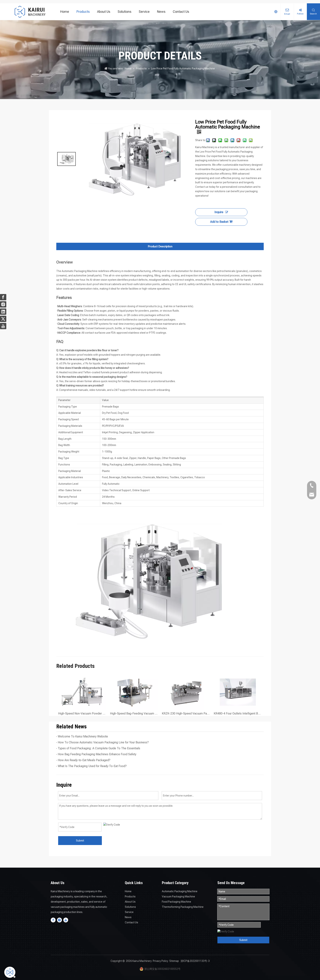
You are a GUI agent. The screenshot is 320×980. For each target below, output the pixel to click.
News (161, 12)
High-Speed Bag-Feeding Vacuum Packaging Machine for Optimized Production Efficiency (134, 713)
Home (64, 12)
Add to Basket (219, 221)
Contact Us (181, 12)
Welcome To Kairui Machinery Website (83, 736)
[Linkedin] (3, 311)
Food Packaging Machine (176, 901)
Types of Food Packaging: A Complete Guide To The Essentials (99, 748)
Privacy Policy (160, 960)
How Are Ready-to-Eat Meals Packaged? (84, 760)
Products (83, 12)
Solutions (124, 12)
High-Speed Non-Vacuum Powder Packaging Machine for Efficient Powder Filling (82, 713)
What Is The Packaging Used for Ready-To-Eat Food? (92, 766)
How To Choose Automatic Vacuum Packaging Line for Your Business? (103, 742)
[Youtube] (65, 920)
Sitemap (174, 960)
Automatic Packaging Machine (179, 891)
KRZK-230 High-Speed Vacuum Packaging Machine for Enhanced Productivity (186, 713)
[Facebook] (53, 920)
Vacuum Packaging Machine (178, 896)
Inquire (218, 212)
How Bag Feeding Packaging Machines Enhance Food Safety (97, 754)
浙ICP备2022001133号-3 (195, 960)
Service (144, 12)
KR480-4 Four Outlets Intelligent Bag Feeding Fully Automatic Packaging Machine (238, 713)
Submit (80, 840)
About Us (103, 12)
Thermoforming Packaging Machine (183, 906)
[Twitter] (3, 319)
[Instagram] (59, 920)
